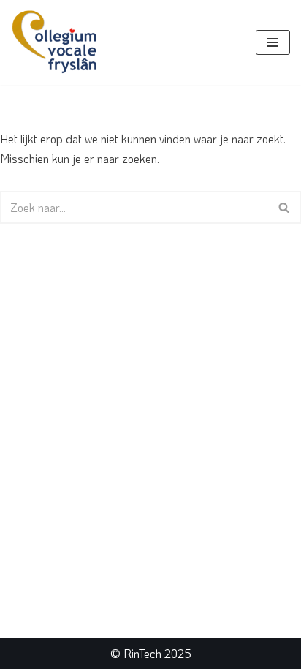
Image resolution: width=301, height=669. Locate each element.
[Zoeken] (284, 207)
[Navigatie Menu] (273, 42)
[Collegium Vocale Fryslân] (55, 42)
